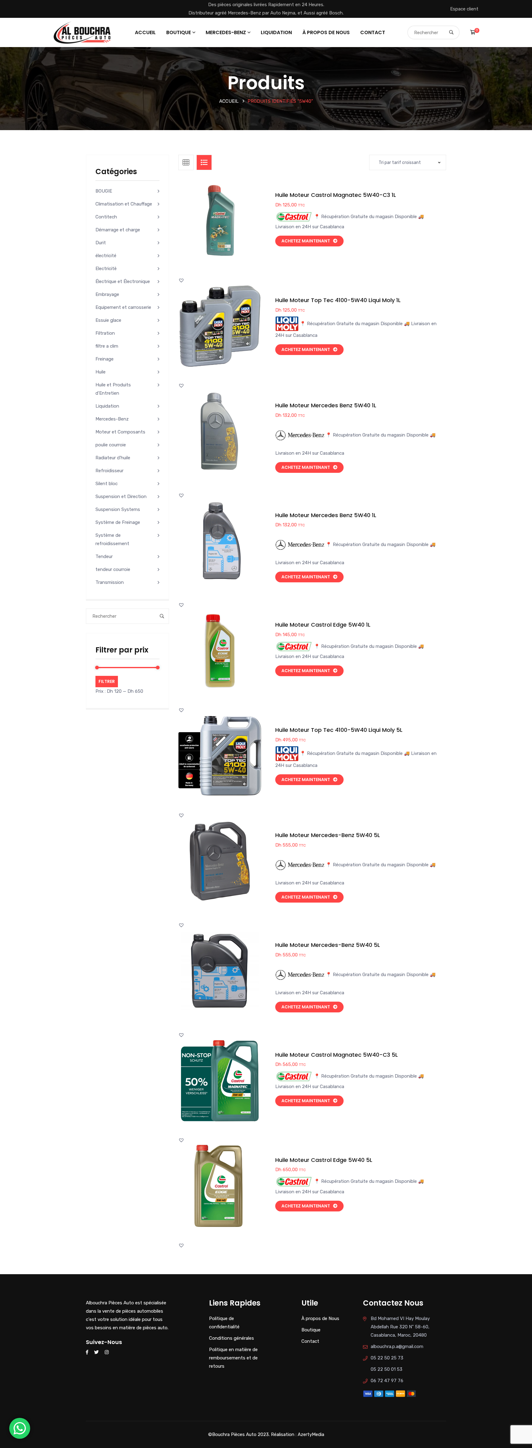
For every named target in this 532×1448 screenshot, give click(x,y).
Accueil (145, 32)
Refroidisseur (109, 470)
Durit (100, 242)
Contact (372, 32)
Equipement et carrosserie (123, 307)
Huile (100, 372)
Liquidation (276, 32)
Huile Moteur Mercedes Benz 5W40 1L (325, 405)
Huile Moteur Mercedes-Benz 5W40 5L (327, 835)
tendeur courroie (112, 569)
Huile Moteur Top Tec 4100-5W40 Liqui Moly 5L (338, 730)
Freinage (104, 359)
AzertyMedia (311, 1434)
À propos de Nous (326, 32)
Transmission (109, 582)
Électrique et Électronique (122, 281)
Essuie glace (108, 320)
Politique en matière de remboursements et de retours (233, 1358)
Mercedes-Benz (226, 32)
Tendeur (104, 556)
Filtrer (107, 681)
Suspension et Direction (121, 496)
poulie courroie (110, 445)
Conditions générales (231, 1338)
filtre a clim (106, 346)
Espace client (464, 9)
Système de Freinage (117, 522)
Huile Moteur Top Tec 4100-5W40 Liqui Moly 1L (338, 300)
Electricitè (106, 268)
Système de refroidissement (112, 539)
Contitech (106, 217)
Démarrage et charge (117, 230)
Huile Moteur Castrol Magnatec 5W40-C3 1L (335, 195)
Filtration (105, 333)
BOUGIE (103, 191)
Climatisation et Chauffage (123, 204)
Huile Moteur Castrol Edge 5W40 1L (322, 624)
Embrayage (107, 294)
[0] (472, 32)
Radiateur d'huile (112, 458)
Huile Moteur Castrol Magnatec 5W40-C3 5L (336, 1055)
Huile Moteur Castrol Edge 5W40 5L (323, 1160)
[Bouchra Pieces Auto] (83, 32)
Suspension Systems (117, 509)
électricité (105, 255)
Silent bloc (106, 483)
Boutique (178, 32)
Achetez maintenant (305, 241)
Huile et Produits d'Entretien (113, 389)
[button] (233, 226)
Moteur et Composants (120, 432)
